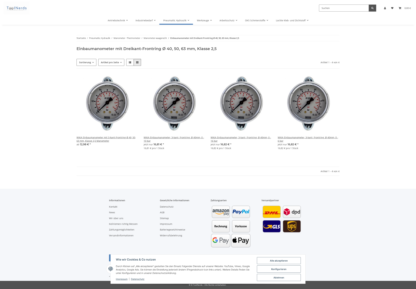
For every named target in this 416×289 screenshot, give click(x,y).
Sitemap (164, 218)
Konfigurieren (278, 269)
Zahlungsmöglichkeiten (121, 229)
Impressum (122, 279)
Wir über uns (116, 218)
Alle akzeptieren (279, 260)
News (112, 212)
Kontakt (113, 206)
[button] (385, 8)
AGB (162, 212)
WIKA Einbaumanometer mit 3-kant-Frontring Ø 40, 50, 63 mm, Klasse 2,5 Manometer (106, 139)
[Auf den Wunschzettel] (199, 79)
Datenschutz (137, 279)
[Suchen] (372, 8)
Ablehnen (278, 277)
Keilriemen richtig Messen (123, 223)
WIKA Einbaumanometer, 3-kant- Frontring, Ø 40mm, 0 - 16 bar (241, 139)
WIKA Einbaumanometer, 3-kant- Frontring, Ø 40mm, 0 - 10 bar (174, 139)
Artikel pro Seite (110, 62)
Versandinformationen (121, 235)
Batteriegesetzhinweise (172, 229)
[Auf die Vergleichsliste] (191, 79)
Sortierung (85, 62)
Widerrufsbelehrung (171, 235)
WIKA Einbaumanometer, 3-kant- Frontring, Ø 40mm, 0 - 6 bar (308, 139)
